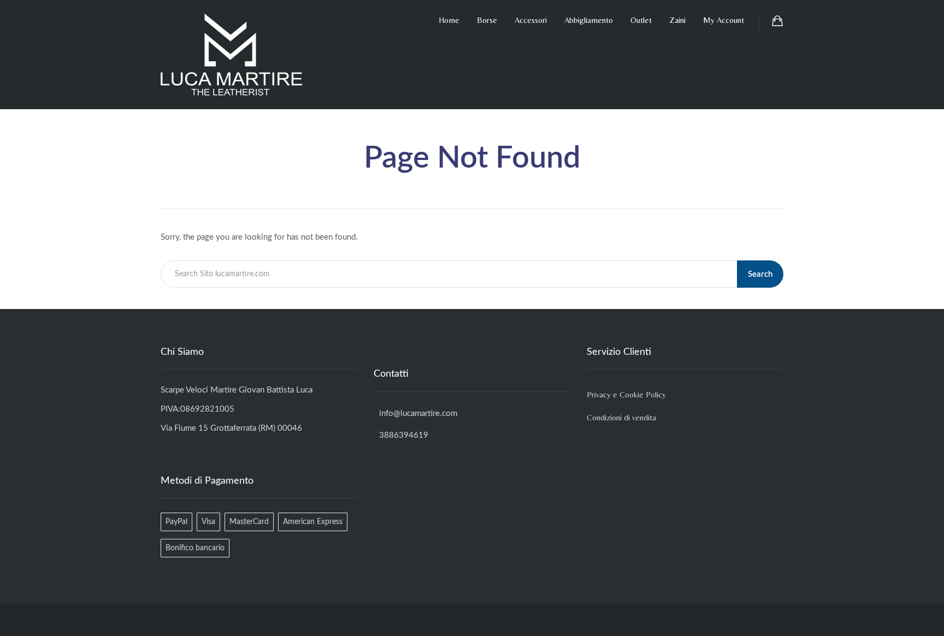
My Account (723, 20)
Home (449, 20)
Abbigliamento (588, 20)
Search (760, 274)
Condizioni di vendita (621, 417)
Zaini (677, 20)
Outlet (641, 20)
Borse (487, 20)
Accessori (531, 20)
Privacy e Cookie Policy (626, 394)
